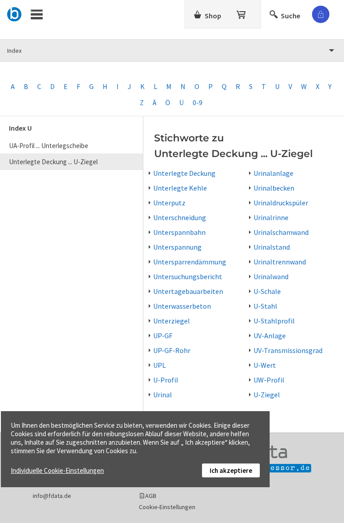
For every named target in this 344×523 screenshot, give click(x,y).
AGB (150, 496)
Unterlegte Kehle (180, 187)
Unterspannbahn (179, 232)
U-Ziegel (267, 394)
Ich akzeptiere (231, 470)
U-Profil (165, 379)
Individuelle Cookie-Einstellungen (57, 470)
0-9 (197, 102)
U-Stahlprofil (274, 320)
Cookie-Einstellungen (167, 507)
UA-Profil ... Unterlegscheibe (48, 145)
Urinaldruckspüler (281, 202)
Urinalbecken (274, 187)
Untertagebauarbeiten (188, 291)
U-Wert (265, 365)
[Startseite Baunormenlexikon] (14, 13)
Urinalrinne (271, 217)
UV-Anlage (270, 335)
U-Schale (267, 291)
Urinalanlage (273, 173)
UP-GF (162, 335)
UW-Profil (269, 379)
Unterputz (169, 202)
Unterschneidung (179, 217)
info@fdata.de (52, 496)
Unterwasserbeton (182, 306)
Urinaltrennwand (280, 261)
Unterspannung (177, 246)
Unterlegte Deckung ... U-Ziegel (53, 161)
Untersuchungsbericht (187, 276)
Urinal (162, 394)
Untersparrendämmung (189, 261)
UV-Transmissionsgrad (288, 350)
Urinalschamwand (281, 232)
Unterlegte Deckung (184, 173)
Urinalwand (271, 276)
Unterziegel (171, 320)
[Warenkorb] (242, 13)
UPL (159, 365)
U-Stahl (265, 306)
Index (14, 51)
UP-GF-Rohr (171, 350)
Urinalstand (272, 246)
